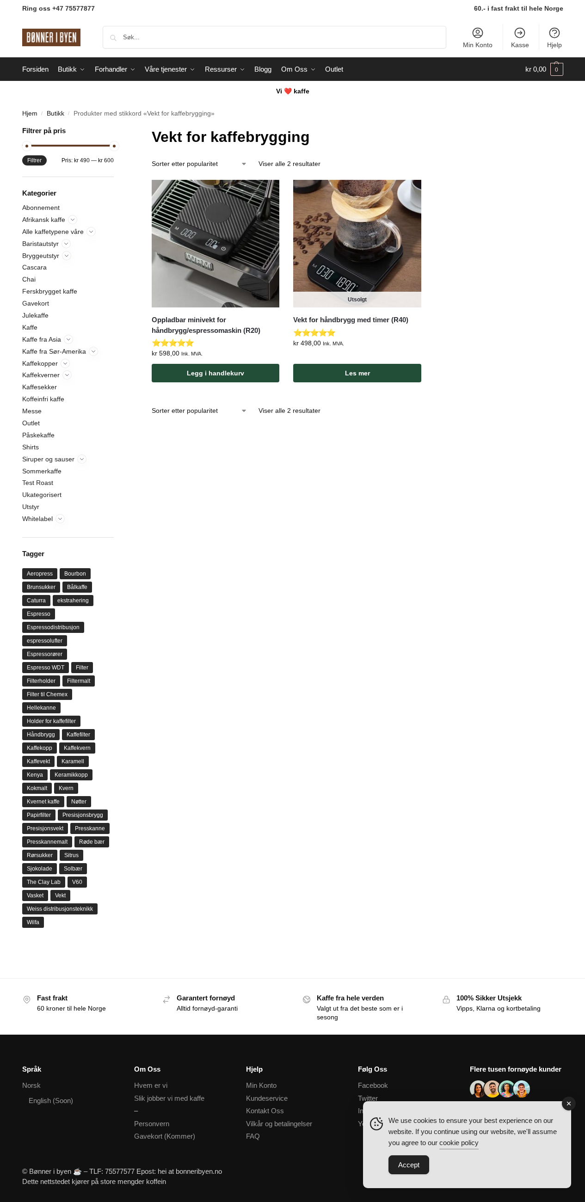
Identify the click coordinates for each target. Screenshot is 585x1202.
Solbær (73, 868)
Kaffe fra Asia (41, 339)
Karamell (73, 761)
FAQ (253, 1136)
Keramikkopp (71, 775)
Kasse (520, 45)
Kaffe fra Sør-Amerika (54, 351)
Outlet (31, 423)
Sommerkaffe (42, 471)
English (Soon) (51, 1100)
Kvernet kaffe (43, 801)
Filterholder (41, 681)
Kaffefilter (78, 734)
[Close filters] (116, 131)
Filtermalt (78, 681)
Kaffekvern (77, 748)
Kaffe (29, 327)
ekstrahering (73, 600)
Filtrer (34, 160)
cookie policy (459, 1143)
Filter (82, 667)
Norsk (31, 1085)
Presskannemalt (47, 842)
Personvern (151, 1124)
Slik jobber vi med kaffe (169, 1098)
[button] (544, 69)
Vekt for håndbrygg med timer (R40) (350, 320)
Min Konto (478, 45)
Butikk (55, 113)
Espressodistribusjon (53, 627)
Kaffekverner (41, 375)
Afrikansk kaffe (43, 219)
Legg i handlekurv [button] (215, 373)
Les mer (357, 373)
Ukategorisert (42, 494)
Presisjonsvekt (45, 828)
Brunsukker (41, 587)
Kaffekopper (40, 363)
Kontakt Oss (265, 1111)
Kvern (66, 788)
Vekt (60, 895)
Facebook (373, 1085)
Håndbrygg (41, 734)
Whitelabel (37, 518)
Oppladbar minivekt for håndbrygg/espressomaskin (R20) (206, 325)
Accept (408, 1165)
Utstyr (30, 506)
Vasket (35, 895)
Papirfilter (39, 815)
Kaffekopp (39, 748)
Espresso (38, 614)
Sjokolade (39, 868)
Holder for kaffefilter (51, 721)
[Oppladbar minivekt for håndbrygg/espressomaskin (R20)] (215, 243)
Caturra (36, 600)
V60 (77, 882)
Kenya (35, 775)
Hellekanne (41, 708)
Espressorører (44, 654)
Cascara (34, 267)
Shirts (30, 447)
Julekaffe (35, 315)
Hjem (29, 113)
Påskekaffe (38, 435)
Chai (29, 279)
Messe (32, 411)
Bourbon (75, 573)
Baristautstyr (40, 243)
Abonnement (41, 207)
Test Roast (37, 482)
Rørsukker (40, 855)
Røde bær (92, 842)
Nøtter (78, 801)
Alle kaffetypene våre (53, 231)
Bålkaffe (77, 587)
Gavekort (35, 303)
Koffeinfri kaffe (43, 399)
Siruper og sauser (48, 459)
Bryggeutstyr (40, 255)
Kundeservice (267, 1098)
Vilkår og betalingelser (279, 1124)
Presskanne (90, 828)
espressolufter (44, 641)
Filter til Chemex (47, 694)
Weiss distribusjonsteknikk (60, 909)
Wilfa (33, 922)
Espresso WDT (45, 667)
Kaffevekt (38, 761)
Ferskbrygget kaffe (49, 291)
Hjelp (554, 45)
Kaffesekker (39, 387)
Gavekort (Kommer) (164, 1136)
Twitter (368, 1098)
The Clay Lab (44, 882)
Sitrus (71, 855)
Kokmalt (37, 788)
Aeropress (40, 573)
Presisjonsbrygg (82, 815)
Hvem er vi (150, 1085)
